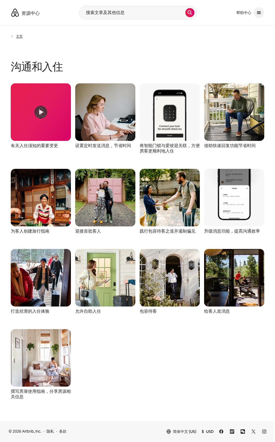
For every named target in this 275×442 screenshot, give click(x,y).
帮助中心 (243, 12)
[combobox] (132, 12)
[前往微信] (243, 431)
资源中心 (30, 13)
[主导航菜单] (259, 12)
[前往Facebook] (221, 431)
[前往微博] (232, 431)
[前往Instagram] (264, 431)
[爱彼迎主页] (15, 12)
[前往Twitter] (253, 431)
